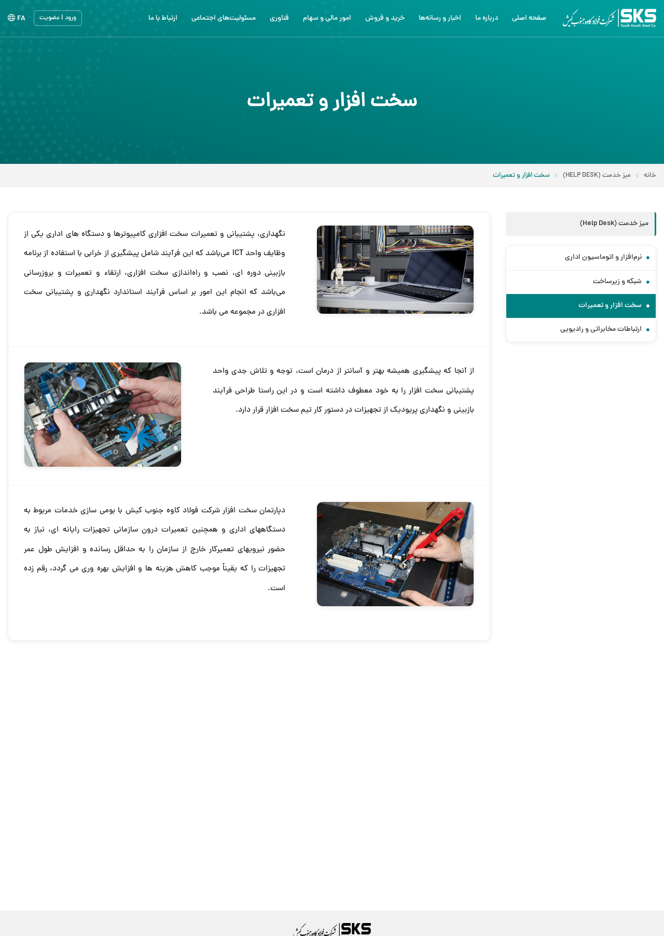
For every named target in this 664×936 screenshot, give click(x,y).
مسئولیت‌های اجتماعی (223, 18)
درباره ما (486, 18)
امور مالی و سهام (327, 18)
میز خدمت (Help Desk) (597, 176)
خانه (650, 176)
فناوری (279, 18)
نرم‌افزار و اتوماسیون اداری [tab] (604, 257)
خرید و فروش (385, 18)
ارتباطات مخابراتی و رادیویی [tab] (601, 329)
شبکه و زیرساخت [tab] (618, 281)
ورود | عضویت (57, 18)
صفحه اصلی (529, 18)
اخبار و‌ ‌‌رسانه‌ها (440, 18)
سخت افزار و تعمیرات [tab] (610, 305)
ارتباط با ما (162, 18)
